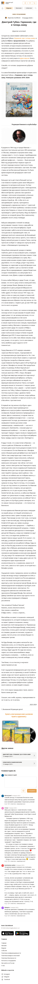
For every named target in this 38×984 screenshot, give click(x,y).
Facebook (7, 979)
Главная (3, 943)
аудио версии (24, 58)
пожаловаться (21, 804)
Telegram (6, 977)
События (29, 8)
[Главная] (2, 8)
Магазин (18, 8)
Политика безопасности (8, 958)
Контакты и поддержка (8, 960)
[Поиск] (35, 8)
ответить (13, 804)
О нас (3, 965)
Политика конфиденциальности (11, 953)
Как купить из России (7, 963)
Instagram (7, 974)
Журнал (8, 8)
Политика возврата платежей (10, 955)
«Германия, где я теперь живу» (24, 38)
